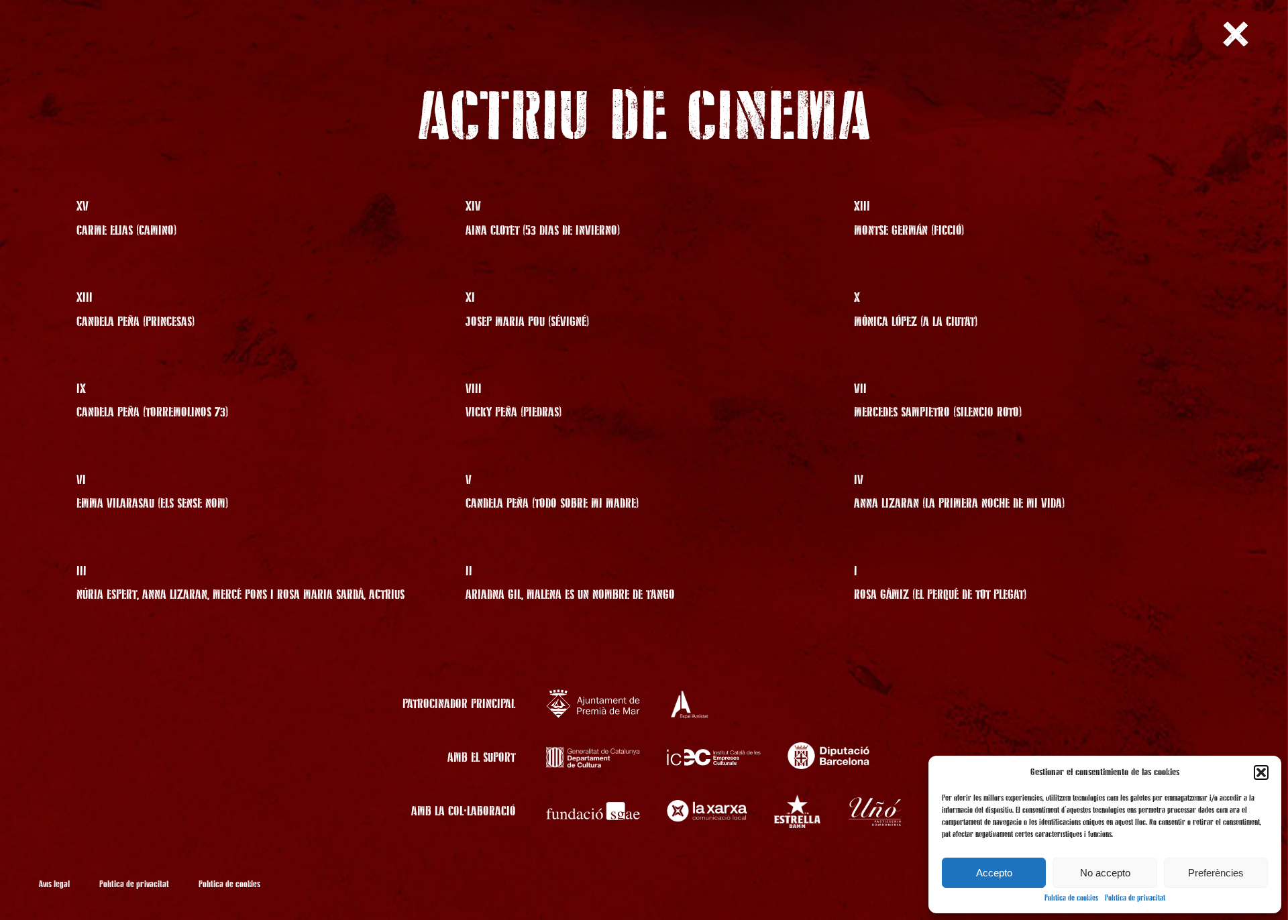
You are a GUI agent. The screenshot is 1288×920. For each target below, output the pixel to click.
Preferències (1216, 872)
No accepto (1105, 872)
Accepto (994, 872)
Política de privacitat (1135, 899)
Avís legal (54, 884)
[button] (1261, 772)
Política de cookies (1071, 899)
